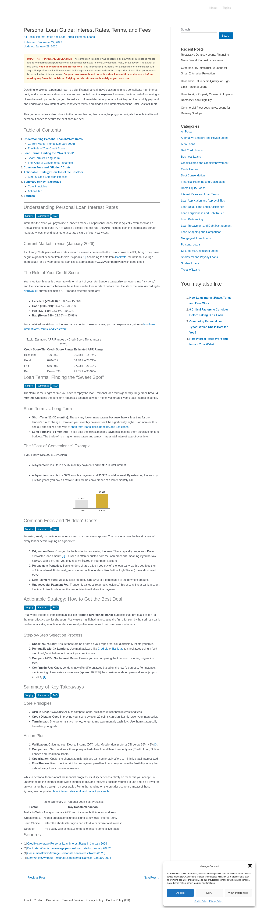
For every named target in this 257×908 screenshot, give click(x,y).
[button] (250, 866)
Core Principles (37, 186)
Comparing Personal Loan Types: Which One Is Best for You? (208, 327)
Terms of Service (72, 900)
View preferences (238, 892)
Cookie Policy (201, 901)
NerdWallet (30, 290)
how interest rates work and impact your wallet (81, 791)
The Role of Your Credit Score (46, 148)
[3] (155, 744)
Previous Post (34, 877)
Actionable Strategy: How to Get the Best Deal (54, 172)
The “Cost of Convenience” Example (50, 162)
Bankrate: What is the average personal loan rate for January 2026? (69, 848)
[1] (84, 257)
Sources (29, 195)
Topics (227, 7)
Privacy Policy (216, 901)
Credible (103, 648)
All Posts (29, 36)
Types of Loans (190, 269)
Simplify (29, 216)
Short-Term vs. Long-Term (44, 158)
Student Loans (190, 263)
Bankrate (120, 257)
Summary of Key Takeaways (42, 181)
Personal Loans (85, 36)
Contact (38, 900)
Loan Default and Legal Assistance (202, 206)
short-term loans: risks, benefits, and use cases (99, 426)
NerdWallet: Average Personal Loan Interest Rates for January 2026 (69, 857)
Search (185, 29)
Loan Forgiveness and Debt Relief (202, 213)
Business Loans (191, 156)
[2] (63, 556)
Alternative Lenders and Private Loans (204, 137)
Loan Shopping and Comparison (201, 231)
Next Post (151, 877)
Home (213, 7)
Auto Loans (188, 144)
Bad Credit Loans (192, 150)
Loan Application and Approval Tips (203, 200)
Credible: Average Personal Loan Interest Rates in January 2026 (67, 843)
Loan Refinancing (192, 219)
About (27, 900)
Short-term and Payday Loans (199, 257)
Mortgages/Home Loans (196, 238)
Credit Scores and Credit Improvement (204, 162)
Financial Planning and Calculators (203, 181)
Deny (209, 892)
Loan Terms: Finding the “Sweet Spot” (49, 153)
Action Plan (35, 191)
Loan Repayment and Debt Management (206, 225)
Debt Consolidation (193, 175)
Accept (180, 892)
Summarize (43, 216)
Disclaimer (52, 900)
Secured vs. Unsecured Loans (199, 250)
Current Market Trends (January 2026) (51, 143)
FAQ (55, 216)
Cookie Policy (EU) (118, 900)
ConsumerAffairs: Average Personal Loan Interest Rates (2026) (66, 853)
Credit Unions (189, 169)
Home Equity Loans (193, 188)
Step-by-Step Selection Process (47, 176)
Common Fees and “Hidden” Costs (47, 167)
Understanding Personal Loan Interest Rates (53, 139)
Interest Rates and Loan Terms (55, 36)
